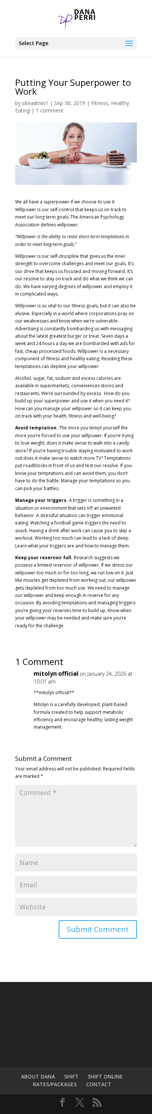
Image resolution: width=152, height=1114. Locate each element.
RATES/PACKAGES (55, 1084)
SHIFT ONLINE (105, 1076)
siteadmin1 (35, 103)
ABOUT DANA (38, 1076)
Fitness (99, 103)
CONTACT (98, 1084)
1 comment (49, 110)
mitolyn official (56, 673)
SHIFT (71, 1076)
